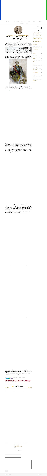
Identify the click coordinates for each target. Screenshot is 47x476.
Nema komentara (30, 387)
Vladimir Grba (9, 474)
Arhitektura (34, 53)
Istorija (8, 35)
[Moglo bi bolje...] (12, 386)
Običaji (33, 66)
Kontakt (27, 23)
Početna (5, 21)
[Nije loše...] (13, 386)
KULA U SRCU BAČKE (35, 44)
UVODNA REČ (10, 21)
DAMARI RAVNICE (21, 23)
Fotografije (34, 58)
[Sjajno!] (16, 386)
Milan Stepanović (7, 387)
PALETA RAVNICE (39, 21)
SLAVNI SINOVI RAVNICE (31, 21)
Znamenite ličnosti (26, 35)
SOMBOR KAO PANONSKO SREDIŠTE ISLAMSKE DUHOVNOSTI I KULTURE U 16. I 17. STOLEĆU (37, 48)
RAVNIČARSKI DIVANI (16, 21)
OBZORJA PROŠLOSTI (23, 21)
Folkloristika (34, 56)
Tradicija (34, 75)
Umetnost (34, 77)
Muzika (33, 64)
